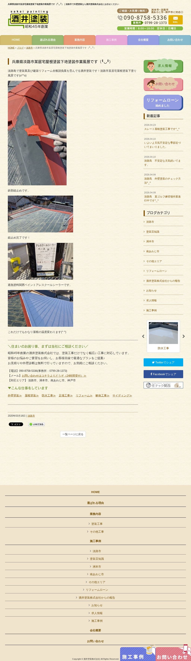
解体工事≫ (102, 395)
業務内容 (95, 513)
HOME (11, 48)
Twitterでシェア (165, 362)
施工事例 (151, 310)
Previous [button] (143, 336)
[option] (163, 336)
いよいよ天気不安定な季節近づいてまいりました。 (162, 143)
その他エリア (154, 261)
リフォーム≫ (84, 395)
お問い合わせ (95, 641)
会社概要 (95, 630)
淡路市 (29, 48)
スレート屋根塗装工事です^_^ (162, 127)
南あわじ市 (152, 251)
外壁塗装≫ (15, 395)
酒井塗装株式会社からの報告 (163, 280)
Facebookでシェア (164, 374)
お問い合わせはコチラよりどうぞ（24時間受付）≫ (54, 375)
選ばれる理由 (95, 502)
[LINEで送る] (36, 424)
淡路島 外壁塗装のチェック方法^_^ (162, 178)
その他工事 (97, 531)
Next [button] (184, 336)
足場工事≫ (66, 395)
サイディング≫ (122, 395)
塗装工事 (97, 523)
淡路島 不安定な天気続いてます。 (162, 161)
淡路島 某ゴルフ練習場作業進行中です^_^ (162, 196)
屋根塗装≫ (32, 395)
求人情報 (151, 300)
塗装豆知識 (152, 231)
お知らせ (151, 290)
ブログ (20, 48)
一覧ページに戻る (72, 434)
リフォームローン (156, 270)
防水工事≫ (49, 395)
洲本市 (150, 241)
